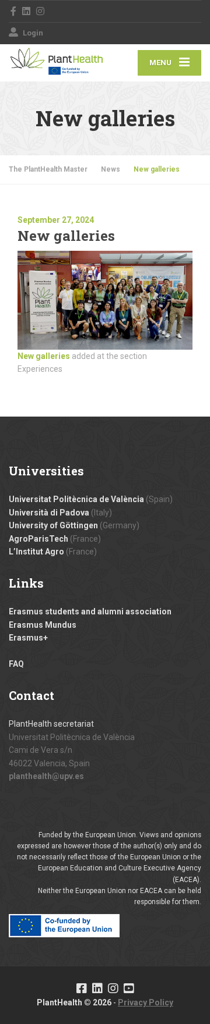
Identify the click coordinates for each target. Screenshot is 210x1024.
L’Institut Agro (36, 551)
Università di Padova (49, 512)
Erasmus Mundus (42, 625)
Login (32, 33)
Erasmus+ (28, 637)
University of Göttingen (53, 525)
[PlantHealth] (57, 60)
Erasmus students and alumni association (90, 611)
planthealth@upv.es (46, 776)
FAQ (16, 664)
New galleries (44, 356)
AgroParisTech (38, 538)
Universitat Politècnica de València (76, 499)
